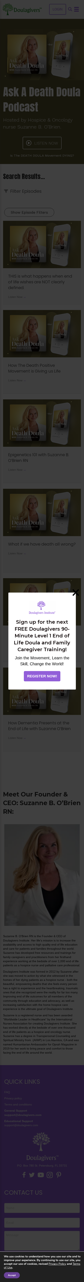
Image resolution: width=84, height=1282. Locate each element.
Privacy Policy (57, 1264)
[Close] (76, 592)
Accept (12, 1275)
